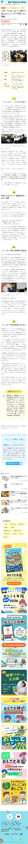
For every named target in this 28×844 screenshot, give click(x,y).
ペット (21, 533)
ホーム (2, 4)
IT (6, 524)
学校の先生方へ (8, 4)
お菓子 (6, 527)
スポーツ (6, 537)
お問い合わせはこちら (12, 463)
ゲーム (15, 533)
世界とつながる (17, 530)
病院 (13, 527)
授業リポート (16, 4)
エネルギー (21, 524)
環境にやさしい (8, 530)
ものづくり (13, 524)
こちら (3, 427)
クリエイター (7, 533)
